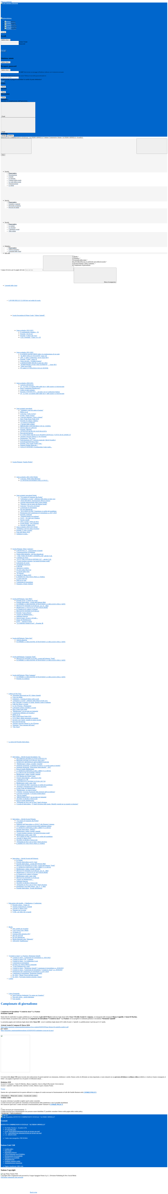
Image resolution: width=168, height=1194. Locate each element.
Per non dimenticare (26, 509)
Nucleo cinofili (24, 520)
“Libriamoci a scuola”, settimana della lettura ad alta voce (37, 499)
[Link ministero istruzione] (9, 3)
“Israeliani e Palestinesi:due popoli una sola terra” (31, 786)
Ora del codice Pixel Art (23, 570)
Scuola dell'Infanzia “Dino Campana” (24, 675)
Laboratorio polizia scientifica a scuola (24, 707)
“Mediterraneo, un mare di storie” (26, 790)
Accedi (3, 32)
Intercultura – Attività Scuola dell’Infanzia (25, 858)
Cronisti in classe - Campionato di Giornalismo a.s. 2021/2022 (31, 957)
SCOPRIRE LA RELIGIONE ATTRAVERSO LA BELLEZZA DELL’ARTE (40, 604)
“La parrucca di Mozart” (27, 422)
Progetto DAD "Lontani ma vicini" (27, 600)
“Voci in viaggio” (21, 795)
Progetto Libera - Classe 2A (21, 905)
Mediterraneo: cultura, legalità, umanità (28, 774)
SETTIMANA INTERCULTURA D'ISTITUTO (31, 758)
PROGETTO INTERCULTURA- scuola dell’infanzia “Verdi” (35, 658)
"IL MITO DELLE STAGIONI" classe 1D (33, 356)
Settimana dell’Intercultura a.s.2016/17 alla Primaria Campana (35, 824)
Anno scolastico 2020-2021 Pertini (27, 527)
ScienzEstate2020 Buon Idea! (29, 442)
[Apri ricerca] (151, 146)
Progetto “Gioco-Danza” (24, 613)
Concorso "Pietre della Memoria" (30, 479)
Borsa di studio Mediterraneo (25, 769)
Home (76, 256)
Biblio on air (24, 412)
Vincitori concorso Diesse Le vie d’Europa (33, 436)
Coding (11, 978)
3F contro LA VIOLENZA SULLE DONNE (34, 368)
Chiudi (3, 86)
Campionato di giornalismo (28, 507)
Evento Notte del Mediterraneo (25, 788)
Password (22, 44)
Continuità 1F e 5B (22, 779)
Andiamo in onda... (22, 534)
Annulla (4, 135)
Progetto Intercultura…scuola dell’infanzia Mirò (31, 602)
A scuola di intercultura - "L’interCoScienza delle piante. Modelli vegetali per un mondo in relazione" (47, 804)
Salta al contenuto (6, 1)
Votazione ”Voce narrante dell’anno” (23, 725)
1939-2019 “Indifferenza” (20, 941)
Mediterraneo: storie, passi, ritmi (26, 783)
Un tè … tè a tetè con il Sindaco (30, 518)
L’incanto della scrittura (27, 424)
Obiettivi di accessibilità (12, 1158)
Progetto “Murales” (26, 429)
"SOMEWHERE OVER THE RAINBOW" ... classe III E (38, 364)
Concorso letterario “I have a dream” (31, 417)
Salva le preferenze (15, 1113)
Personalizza (5, 1096)
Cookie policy (9, 1149)
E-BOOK (19, 566)
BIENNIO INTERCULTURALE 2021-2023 (30, 760)
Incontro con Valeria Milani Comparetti (24, 964)
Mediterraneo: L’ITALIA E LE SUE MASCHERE (32, 607)
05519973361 (11, 1129)
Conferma (10, 135)
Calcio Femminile (14, 993)
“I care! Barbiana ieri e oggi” (21, 966)
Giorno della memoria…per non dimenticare (29, 554)
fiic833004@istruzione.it (24, 1131)
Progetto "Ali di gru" (26, 334)
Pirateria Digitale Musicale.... (29, 445)
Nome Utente (23, 42)
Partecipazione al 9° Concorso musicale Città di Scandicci (38, 440)
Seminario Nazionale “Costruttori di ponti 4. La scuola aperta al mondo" (38, 765)
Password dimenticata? (8, 47)
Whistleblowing (9, 1159)
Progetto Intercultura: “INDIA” (25, 829)
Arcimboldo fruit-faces (23, 564)
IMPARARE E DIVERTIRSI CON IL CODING (35, 426)
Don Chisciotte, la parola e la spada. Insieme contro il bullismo (31, 702)
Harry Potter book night (19, 709)
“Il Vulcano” (20, 573)
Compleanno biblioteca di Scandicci (23, 713)
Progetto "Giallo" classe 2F (28, 359)
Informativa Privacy (11, 1152)
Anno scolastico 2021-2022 (25, 352)
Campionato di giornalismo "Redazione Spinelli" (27, 973)
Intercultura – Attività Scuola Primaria (24, 819)
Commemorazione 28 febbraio (25, 552)
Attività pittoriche (21, 640)
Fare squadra (16, 999)
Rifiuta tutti (16, 1096)
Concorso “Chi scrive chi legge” (30, 506)
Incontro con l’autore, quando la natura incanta (26, 720)
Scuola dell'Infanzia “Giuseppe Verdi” (24, 657)
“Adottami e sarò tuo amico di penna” (31, 410)
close (3, 155)
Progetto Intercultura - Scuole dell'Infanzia (29, 888)
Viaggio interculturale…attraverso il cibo (28, 778)
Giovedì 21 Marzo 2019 (27, 525)
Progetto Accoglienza (22, 679)
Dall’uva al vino (21, 580)
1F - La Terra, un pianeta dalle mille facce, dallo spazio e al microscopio (42, 386)
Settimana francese (22, 616)
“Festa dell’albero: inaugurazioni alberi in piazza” (35, 500)
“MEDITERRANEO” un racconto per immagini (31, 797)
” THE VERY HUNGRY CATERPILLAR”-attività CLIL (34, 556)
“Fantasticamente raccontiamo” (29, 516)
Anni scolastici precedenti (24, 408)
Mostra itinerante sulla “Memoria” (22, 939)
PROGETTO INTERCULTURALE (27, 611)
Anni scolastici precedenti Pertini (26, 495)
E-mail (21, 72)
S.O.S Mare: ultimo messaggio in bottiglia (25, 718)
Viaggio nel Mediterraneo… (25, 614)
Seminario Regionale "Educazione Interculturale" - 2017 (33, 767)
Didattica (76, 258)
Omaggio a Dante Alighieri (24, 584)
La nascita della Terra (22, 571)
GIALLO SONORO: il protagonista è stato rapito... (36, 447)
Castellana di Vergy (22, 557)
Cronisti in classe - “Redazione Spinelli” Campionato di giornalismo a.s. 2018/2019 (37, 968)
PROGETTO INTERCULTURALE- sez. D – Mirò (32, 606)
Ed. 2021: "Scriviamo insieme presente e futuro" (27, 977)
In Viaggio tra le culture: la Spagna (27, 609)
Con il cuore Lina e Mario (20, 930)
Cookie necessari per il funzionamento (13, 1110)
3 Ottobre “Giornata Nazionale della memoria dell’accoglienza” (35, 792)
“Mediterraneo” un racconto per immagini (25, 711)
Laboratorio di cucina (22, 563)
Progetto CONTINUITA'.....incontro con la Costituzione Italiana (40, 392)
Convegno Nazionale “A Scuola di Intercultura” (31, 793)
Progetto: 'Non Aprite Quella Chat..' (31, 443)
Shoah (11, 927)
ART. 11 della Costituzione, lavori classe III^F (34, 357)
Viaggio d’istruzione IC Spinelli (22, 907)
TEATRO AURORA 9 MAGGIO (27, 799)
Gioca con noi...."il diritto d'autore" (31, 361)
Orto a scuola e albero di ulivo (29, 521)
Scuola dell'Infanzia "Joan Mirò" (22, 599)
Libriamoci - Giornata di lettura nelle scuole (25, 699)
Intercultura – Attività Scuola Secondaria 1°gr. (26, 757)
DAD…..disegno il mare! (24, 621)
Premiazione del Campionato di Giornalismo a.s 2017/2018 (30, 971)
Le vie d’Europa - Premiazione (21, 706)
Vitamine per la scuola (19, 910)
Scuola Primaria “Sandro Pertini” (22, 462)
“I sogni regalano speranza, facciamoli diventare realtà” (33, 561)
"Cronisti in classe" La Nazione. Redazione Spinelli (25, 956)
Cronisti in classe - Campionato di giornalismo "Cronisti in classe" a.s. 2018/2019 (37, 970)
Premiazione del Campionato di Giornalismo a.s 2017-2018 (38, 513)
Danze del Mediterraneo (23, 620)
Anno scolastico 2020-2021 (25, 383)
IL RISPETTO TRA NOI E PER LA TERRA (30, 577)
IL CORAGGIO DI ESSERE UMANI (28, 772)
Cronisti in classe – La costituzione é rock (25, 961)
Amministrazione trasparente (13, 1163)
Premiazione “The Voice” (28, 438)
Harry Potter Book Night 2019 (29, 419)
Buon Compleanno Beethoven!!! (30, 388)
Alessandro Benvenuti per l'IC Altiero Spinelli (26, 695)
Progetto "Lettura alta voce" (28, 335)
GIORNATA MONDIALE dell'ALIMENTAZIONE (32, 762)
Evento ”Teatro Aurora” (27, 415)
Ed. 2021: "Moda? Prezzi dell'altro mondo (25, 975)
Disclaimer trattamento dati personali (12, 1177)
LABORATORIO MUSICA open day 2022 (33, 363)
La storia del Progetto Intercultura (19, 742)
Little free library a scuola (20, 704)
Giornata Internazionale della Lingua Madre (33, 502)
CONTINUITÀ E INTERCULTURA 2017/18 (30, 781)
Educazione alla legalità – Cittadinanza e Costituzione (25, 903)
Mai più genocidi (17, 935)
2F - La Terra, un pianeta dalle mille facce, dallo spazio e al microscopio (42, 393)
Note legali (8, 1151)
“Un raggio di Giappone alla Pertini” (31, 497)
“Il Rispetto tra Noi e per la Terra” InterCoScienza (31, 802)
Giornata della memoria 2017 (21, 934)
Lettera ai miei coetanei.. (27, 390)
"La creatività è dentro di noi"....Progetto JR (29, 623)
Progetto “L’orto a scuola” (24, 530)
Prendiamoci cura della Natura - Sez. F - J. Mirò (31, 886)
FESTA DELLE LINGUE (28, 428)
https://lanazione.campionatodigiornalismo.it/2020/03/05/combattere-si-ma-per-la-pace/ (27, 1030)
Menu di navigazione (110, 282)
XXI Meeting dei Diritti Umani (25, 776)
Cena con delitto (17, 697)
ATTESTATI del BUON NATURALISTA (33, 431)
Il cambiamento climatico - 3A (29, 332)
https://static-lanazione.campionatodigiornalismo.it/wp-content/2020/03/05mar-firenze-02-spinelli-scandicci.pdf (34, 1027)
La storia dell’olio (21, 578)
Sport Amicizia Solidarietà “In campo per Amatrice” (28, 995)
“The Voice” (16, 727)
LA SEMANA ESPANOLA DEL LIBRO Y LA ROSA (33, 771)
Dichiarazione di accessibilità (13, 1156)
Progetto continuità (26, 514)
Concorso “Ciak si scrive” (28, 414)
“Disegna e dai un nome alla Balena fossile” (33, 504)
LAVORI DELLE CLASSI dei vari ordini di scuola (90, 261)
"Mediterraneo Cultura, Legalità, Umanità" (29, 764)
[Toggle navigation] (16, 146)
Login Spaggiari (50, 75)
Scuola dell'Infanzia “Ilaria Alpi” (22, 638)
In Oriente (19, 822)
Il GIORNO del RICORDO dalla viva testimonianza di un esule (40, 354)
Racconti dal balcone (26, 433)
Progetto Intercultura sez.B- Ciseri (26, 862)
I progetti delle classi (80, 260)
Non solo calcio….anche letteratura (23, 997)
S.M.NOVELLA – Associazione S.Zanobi (29, 550)
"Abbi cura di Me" (26, 366)
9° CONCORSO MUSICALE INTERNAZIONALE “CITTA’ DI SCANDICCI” (45, 435)
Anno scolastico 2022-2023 (25, 330)
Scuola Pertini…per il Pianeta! (29, 523)
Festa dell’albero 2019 (23, 532)
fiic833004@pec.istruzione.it (25, 1133)
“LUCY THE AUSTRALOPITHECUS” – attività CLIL (33, 559)
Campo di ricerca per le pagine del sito (12, 270)
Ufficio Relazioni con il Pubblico (15, 1154)
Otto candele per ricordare (20, 928)
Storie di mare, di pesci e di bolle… (27, 618)
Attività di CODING (22, 568)
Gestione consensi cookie (12, 1161)
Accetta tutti (30, 1096)
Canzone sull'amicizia (27, 385)
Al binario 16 (16, 932)
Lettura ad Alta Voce (15, 693)
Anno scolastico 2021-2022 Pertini (27, 477)
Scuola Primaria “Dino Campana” (84, 263)
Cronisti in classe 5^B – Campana (22, 959)
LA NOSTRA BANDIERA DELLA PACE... (34, 480)
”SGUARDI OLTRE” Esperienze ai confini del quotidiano (38, 511)
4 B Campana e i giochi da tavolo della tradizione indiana (33, 826)
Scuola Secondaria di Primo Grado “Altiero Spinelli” (28, 315)
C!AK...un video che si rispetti (21, 912)
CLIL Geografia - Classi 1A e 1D (30, 337)
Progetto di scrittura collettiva (29, 421)
